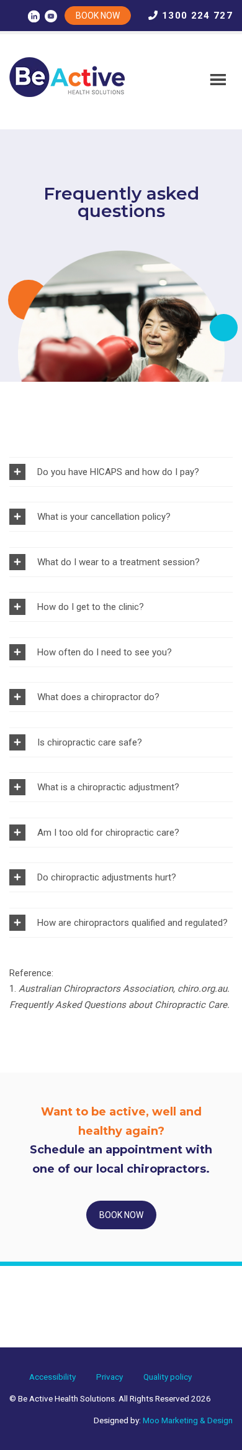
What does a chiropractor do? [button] (98, 697)
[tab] (121, 472)
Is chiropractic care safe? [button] (89, 742)
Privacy (109, 1377)
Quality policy (167, 1377)
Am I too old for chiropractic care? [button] (108, 832)
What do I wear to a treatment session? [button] (118, 562)
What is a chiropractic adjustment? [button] (108, 787)
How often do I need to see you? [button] (104, 652)
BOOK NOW (98, 16)
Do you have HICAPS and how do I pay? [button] (118, 472)
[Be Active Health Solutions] (67, 76)
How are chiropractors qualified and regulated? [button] (132, 922)
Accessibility (52, 1377)
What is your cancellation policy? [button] (104, 516)
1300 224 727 (196, 15)
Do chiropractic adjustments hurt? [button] (106, 877)
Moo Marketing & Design (188, 1420)
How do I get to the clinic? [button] (90, 606)
